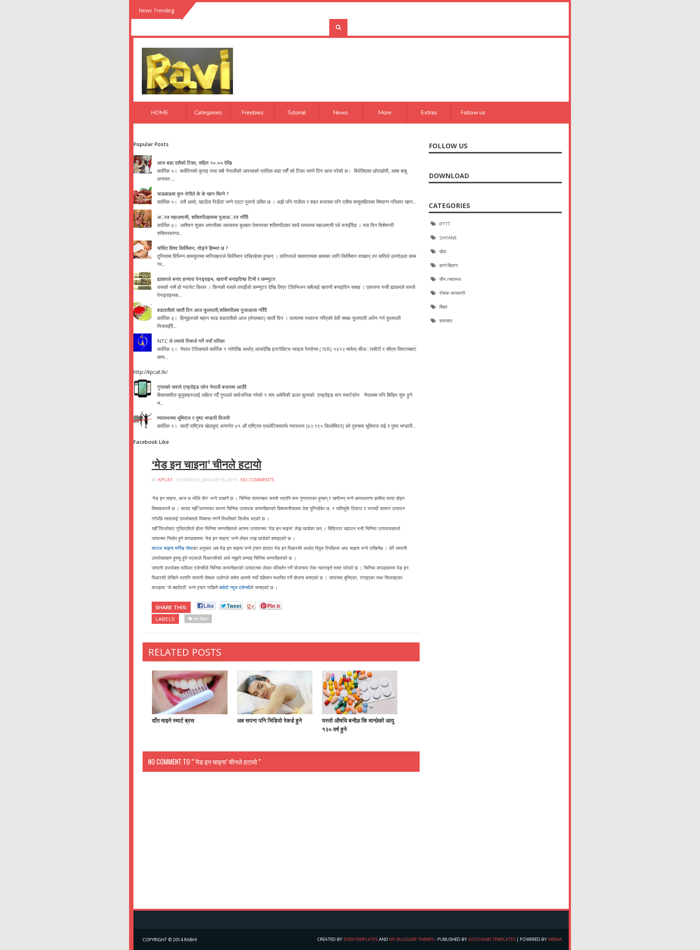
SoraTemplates (360, 939)
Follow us (472, 113)
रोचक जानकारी (452, 293)
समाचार (445, 320)
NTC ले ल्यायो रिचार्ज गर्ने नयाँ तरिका (191, 340)
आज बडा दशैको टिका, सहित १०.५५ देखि (194, 162)
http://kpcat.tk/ (150, 371)
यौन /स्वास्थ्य (450, 279)
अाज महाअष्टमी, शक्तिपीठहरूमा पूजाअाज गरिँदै (202, 217)
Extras (429, 113)
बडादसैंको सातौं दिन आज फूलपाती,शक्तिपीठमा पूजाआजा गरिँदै (212, 309)
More (385, 113)
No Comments (258, 479)
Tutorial (296, 113)
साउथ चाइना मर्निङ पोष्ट (172, 548)
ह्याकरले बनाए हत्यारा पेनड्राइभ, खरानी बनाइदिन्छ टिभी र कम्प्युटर (216, 278)
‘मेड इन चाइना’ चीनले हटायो (206, 464)
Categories (208, 113)
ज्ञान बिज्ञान (448, 265)
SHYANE (448, 237)
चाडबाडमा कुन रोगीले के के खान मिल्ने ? (193, 193)
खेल (442, 251)
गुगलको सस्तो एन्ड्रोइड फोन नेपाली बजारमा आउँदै (201, 386)
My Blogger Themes (411, 939)
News (340, 113)
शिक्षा (443, 307)
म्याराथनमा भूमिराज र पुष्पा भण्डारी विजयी (193, 417)
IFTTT (444, 223)
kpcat (165, 479)
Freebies (252, 113)
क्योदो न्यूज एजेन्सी (234, 587)
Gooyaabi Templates (491, 939)
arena (555, 939)
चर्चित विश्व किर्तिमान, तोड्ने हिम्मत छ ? (192, 248)
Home (159, 113)
